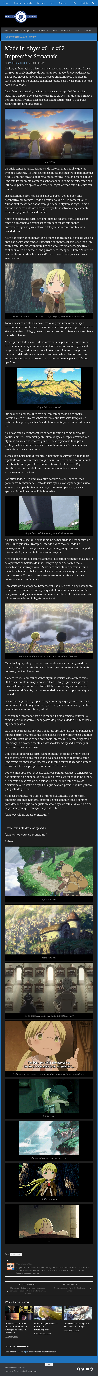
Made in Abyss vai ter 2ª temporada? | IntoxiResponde (45, 1326)
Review (32, 37)
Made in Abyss (16, 1254)
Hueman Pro (32, 1371)
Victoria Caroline (19, 63)
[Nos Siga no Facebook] (78, 1369)
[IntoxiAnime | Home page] (21, 17)
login (26, 1351)
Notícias (62, 3)
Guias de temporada (23, 3)
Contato (84, 3)
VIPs (74, 3)
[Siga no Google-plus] (91, 1369)
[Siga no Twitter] (83, 1369)
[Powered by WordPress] (15, 1371)
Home (5, 3)
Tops (52, 3)
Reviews (41, 3)
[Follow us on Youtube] (87, 1369)
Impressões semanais (16, 37)
